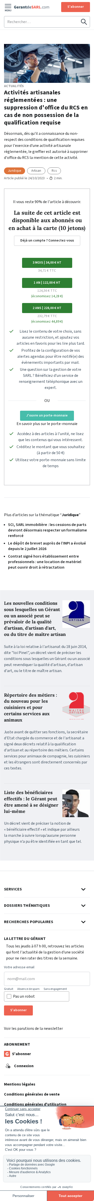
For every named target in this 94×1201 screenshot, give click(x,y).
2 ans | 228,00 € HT (47, 308)
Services (13, 889)
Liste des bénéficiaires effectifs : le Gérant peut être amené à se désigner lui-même (31, 802)
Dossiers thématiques (27, 905)
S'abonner (75, 6)
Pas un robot (24, 996)
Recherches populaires (28, 922)
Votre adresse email (19, 967)
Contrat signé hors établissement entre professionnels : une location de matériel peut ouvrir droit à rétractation (44, 562)
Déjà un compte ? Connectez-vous (47, 240)
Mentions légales (19, 1084)
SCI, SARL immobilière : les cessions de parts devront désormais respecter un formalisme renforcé (47, 530)
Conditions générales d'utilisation (35, 1104)
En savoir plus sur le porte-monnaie (47, 424)
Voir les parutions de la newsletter (33, 1028)
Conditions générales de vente (32, 1094)
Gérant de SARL (31, 7)
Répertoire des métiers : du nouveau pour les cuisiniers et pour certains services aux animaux (30, 707)
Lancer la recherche (84, 21)
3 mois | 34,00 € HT (47, 262)
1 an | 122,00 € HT (47, 282)
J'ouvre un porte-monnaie (47, 415)
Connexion (24, 1066)
